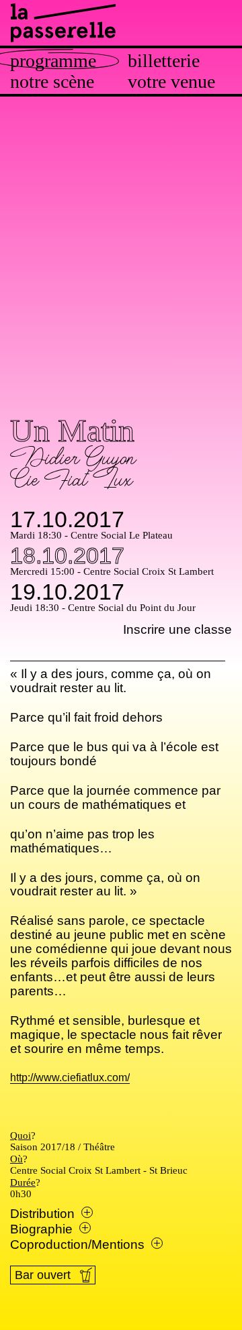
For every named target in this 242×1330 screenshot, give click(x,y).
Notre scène (52, 81)
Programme (53, 61)
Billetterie (164, 61)
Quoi (20, 1135)
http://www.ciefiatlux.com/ (70, 1078)
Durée (23, 1182)
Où (16, 1159)
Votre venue (171, 81)
